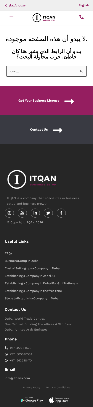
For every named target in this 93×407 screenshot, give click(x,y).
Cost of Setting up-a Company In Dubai (33, 268)
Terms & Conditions (58, 387)
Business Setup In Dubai (22, 260)
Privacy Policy (31, 387)
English (84, 5)
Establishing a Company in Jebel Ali (30, 275)
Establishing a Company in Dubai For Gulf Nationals (41, 283)
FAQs (8, 253)
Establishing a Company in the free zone (33, 291)
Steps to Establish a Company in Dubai (32, 298)
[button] (11, 18)
